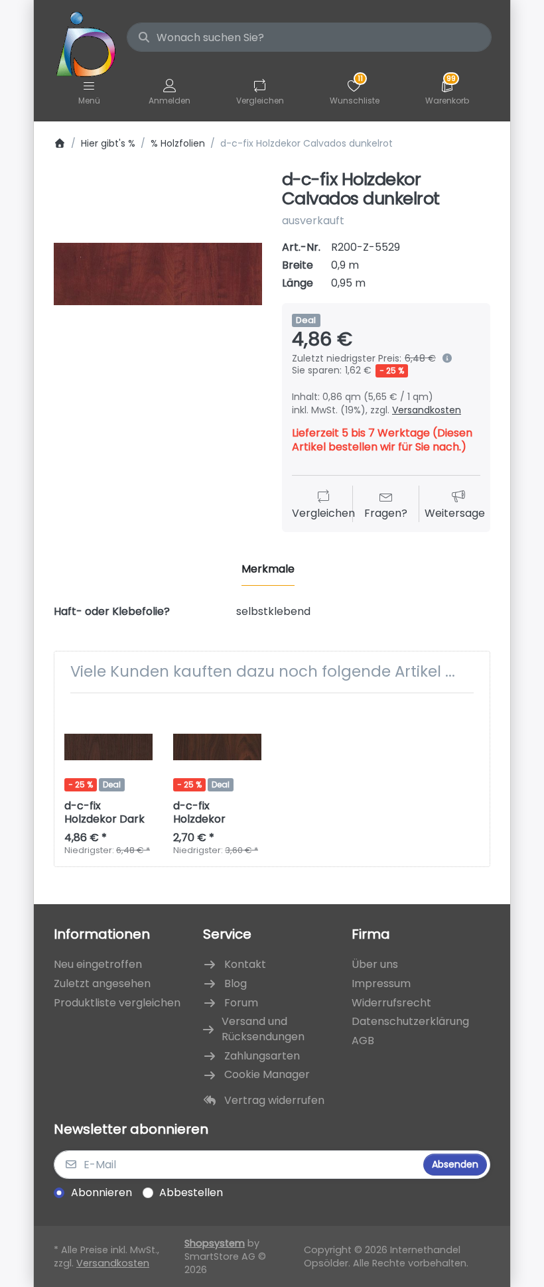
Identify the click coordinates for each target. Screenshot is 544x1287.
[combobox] (309, 37)
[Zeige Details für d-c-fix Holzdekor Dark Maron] (108, 747)
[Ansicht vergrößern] (158, 274)
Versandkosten (426, 410)
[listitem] (158, 274)
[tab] (268, 569)
